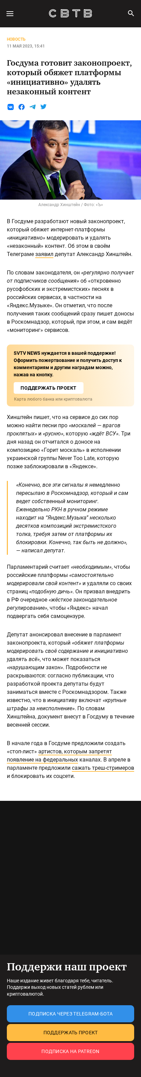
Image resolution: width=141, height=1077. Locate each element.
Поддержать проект (70, 1032)
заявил (44, 254)
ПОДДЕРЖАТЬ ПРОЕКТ (49, 388)
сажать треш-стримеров (103, 768)
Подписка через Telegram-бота (70, 1014)
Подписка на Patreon (70, 1051)
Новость (16, 39)
